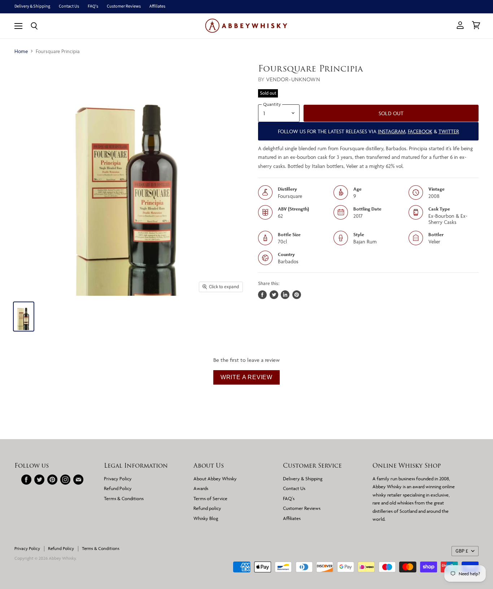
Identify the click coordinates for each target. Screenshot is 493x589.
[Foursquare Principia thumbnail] (24, 316)
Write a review (246, 377)
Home (21, 51)
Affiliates (157, 6)
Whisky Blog (205, 518)
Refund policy (207, 508)
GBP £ (461, 551)
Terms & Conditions (124, 498)
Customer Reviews (124, 6)
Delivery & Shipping (32, 6)
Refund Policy (118, 488)
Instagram (391, 131)
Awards (200, 488)
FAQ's (93, 6)
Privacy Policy (118, 478)
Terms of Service (210, 498)
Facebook (420, 131)
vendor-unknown (293, 79)
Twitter (449, 131)
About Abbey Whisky (215, 478)
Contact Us (69, 6)
